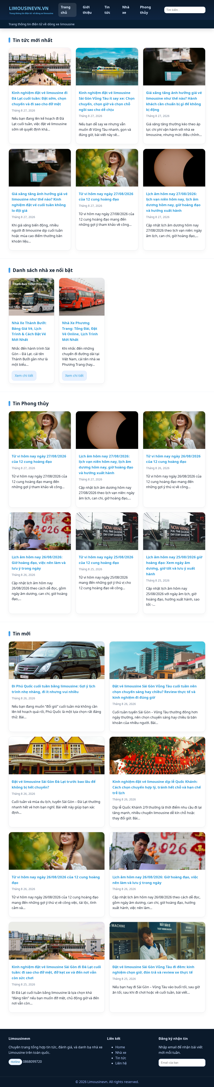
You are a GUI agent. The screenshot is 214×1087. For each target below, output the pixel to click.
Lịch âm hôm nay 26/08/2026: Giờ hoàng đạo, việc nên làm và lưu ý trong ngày (39, 563)
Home (120, 1047)
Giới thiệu (87, 10)
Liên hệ (121, 1063)
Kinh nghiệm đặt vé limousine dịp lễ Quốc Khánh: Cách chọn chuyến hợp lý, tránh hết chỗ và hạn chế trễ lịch (156, 787)
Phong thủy (145, 10)
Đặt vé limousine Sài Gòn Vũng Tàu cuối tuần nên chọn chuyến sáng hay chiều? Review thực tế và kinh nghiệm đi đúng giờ (154, 692)
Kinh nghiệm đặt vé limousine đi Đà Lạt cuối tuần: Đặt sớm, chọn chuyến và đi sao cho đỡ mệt (40, 98)
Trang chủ (65, 10)
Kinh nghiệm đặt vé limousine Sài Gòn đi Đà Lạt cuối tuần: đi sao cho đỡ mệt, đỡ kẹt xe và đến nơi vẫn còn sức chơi (56, 972)
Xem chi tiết (24, 375)
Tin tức (107, 10)
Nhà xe (125, 10)
